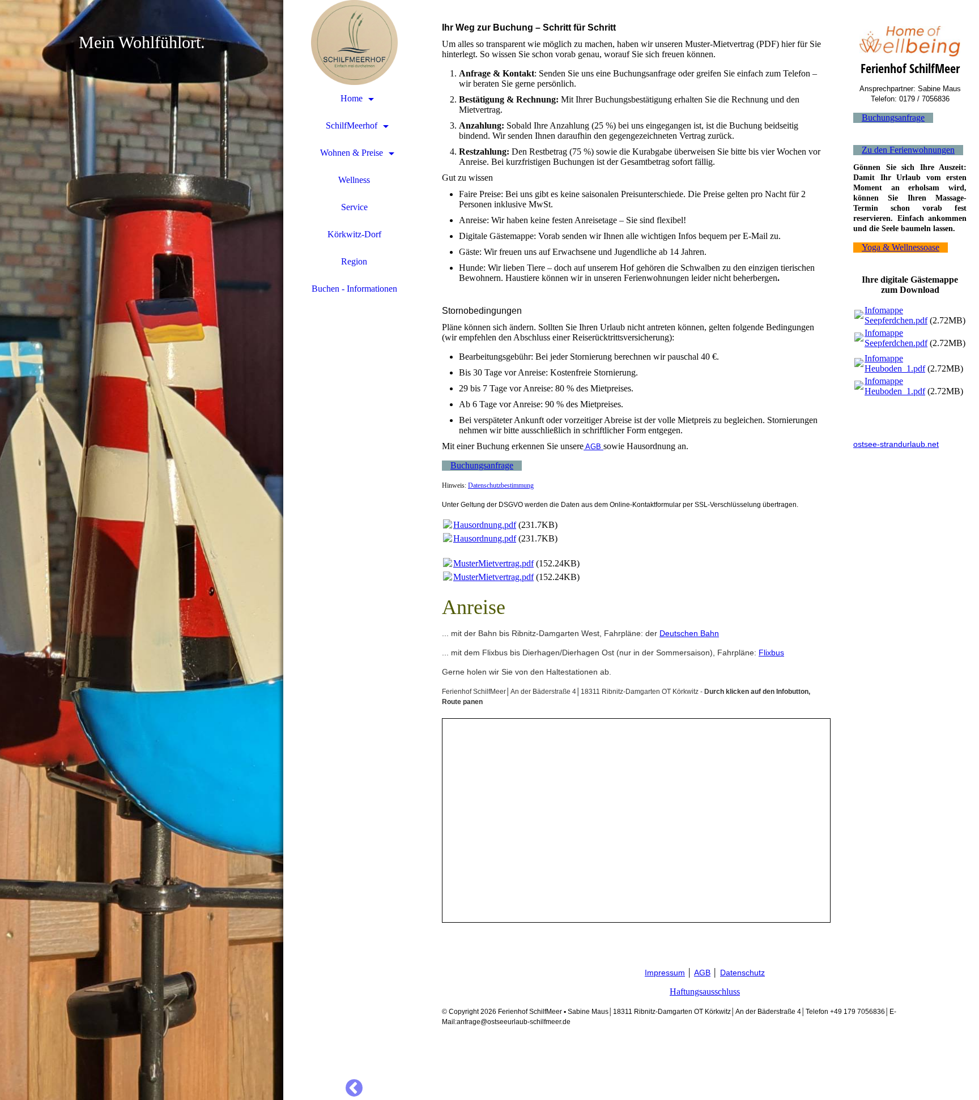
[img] (141, 550)
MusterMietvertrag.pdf (493, 563)
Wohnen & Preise (351, 152)
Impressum (665, 972)
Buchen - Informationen (354, 288)
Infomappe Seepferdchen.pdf (896, 315)
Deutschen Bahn (689, 633)
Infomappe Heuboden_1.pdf (895, 363)
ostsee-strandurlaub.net (896, 444)
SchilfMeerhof (351, 125)
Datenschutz (742, 972)
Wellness (354, 180)
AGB (594, 446)
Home (351, 98)
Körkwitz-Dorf (354, 234)
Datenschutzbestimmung (501, 485)
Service (354, 207)
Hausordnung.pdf (484, 525)
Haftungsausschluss (705, 991)
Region (354, 261)
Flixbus (771, 652)
